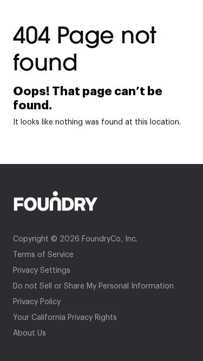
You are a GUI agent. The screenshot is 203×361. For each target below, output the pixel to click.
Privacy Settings (41, 270)
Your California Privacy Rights (65, 317)
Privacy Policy (37, 302)
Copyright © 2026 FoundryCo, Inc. (75, 239)
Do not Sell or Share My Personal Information (93, 286)
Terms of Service (43, 255)
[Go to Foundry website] (101, 201)
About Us (29, 333)
